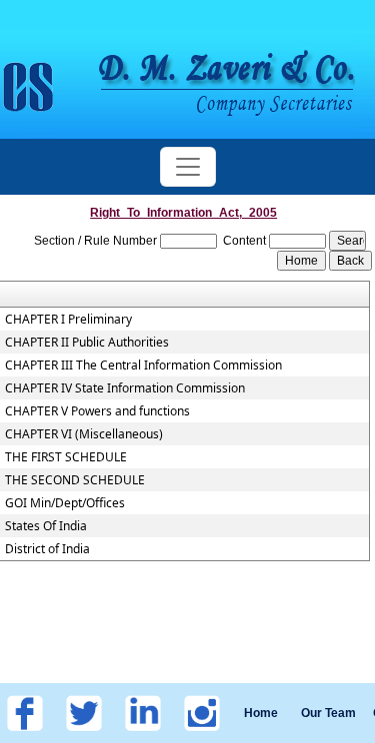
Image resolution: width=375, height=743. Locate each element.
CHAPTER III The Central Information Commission (143, 365)
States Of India (46, 526)
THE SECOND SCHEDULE (75, 480)
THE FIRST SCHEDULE (66, 457)
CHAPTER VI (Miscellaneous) (84, 434)
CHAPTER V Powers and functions (97, 411)
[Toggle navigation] (188, 167)
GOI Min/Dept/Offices (65, 503)
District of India (47, 549)
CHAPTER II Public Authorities (87, 343)
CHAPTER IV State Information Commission (125, 388)
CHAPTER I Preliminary (68, 320)
